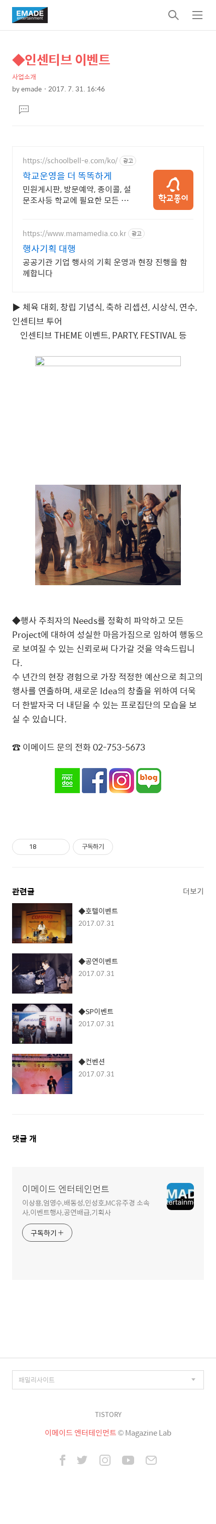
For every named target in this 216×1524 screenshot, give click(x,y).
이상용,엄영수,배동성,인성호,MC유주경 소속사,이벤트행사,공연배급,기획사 (86, 1207)
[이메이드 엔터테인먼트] (30, 15)
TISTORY (108, 1414)
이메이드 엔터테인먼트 (66, 1189)
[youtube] (128, 1461)
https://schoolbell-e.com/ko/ (70, 160)
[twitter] (82, 1461)
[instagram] (105, 1461)
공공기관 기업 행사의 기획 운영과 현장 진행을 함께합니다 (105, 267)
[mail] (151, 1461)
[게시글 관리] (58, 846)
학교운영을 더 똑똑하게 (67, 176)
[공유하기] (46, 846)
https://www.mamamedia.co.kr (74, 233)
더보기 (193, 891)
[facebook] (62, 1461)
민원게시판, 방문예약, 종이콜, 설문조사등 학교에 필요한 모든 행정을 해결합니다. (77, 194)
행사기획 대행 (49, 249)
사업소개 (24, 76)
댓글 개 (24, 1138)
